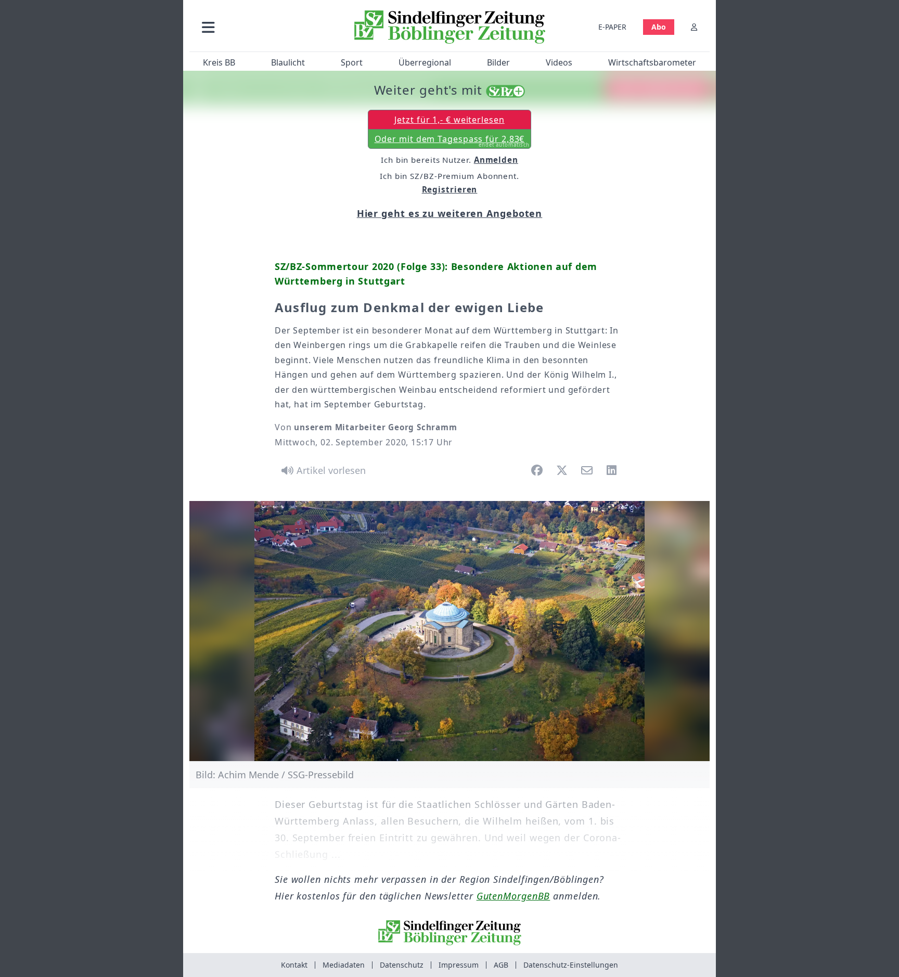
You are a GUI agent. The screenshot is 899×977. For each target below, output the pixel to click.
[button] (264, 26)
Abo (658, 27)
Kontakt (294, 965)
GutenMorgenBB (513, 896)
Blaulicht (288, 62)
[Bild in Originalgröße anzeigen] (449, 631)
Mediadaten (344, 965)
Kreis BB (219, 62)
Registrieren (450, 189)
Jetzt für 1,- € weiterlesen (449, 119)
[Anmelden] (694, 26)
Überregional (425, 62)
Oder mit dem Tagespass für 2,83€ (452, 141)
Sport (352, 62)
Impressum (459, 965)
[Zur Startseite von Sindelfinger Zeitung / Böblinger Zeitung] (449, 27)
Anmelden (496, 160)
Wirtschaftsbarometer (652, 62)
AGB (501, 965)
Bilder (498, 62)
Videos (559, 62)
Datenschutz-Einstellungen (570, 965)
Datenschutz (401, 965)
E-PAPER (612, 27)
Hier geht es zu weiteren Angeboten (450, 213)
